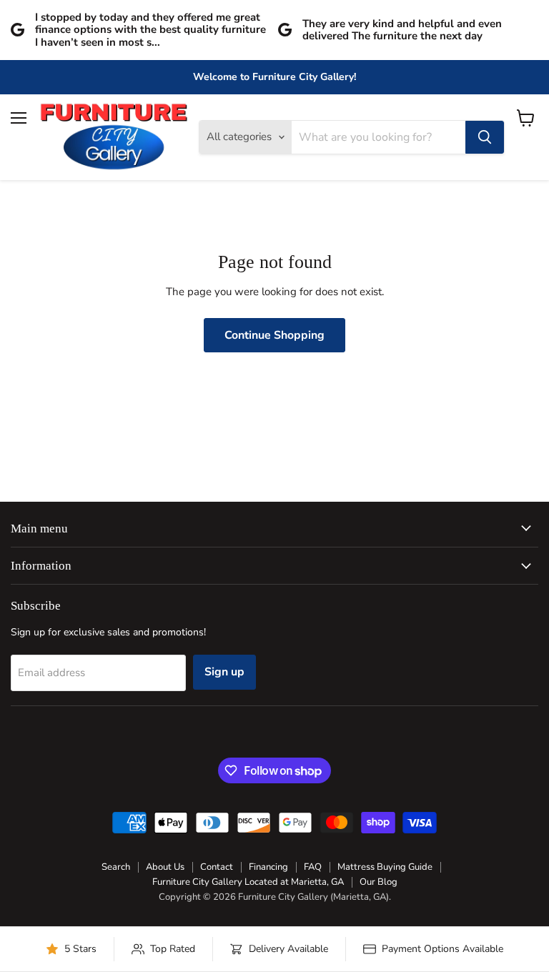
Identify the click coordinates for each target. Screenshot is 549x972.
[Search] (484, 137)
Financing (268, 867)
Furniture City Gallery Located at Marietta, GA (248, 882)
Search (116, 867)
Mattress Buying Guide (384, 867)
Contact (216, 867)
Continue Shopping (274, 335)
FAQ (313, 867)
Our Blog (378, 882)
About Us (165, 867)
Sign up (224, 672)
